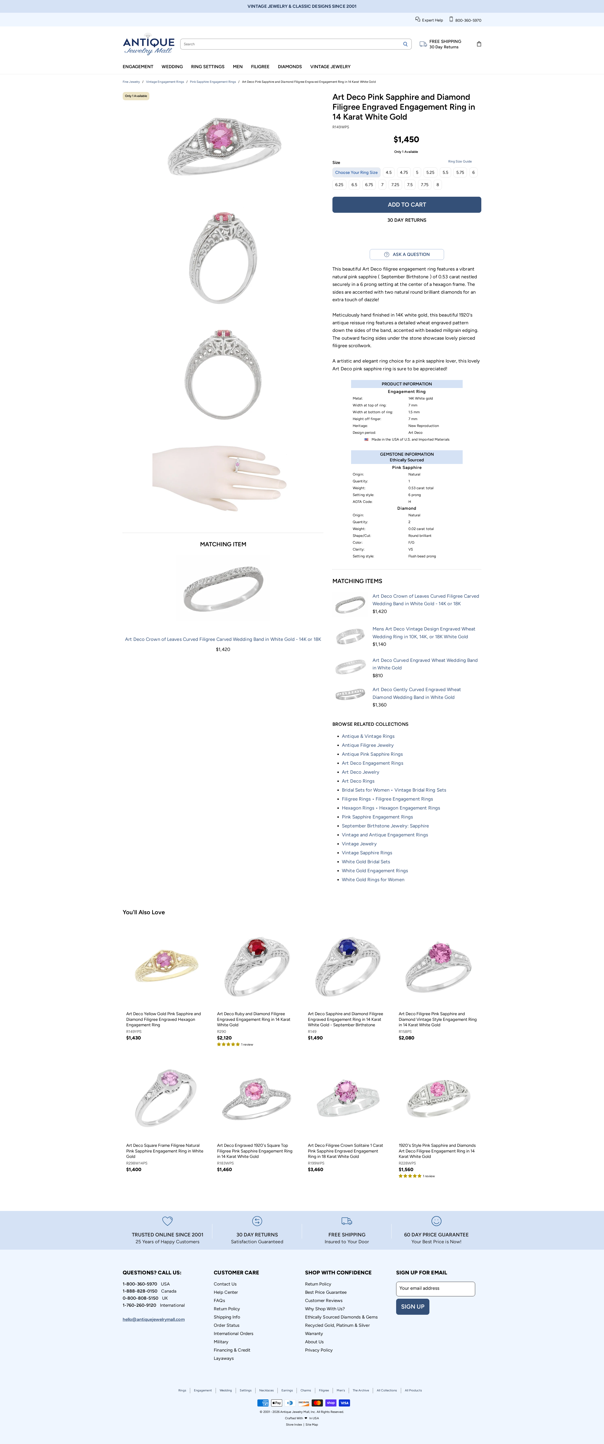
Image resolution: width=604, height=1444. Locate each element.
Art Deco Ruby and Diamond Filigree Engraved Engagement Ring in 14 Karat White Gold (253, 1019)
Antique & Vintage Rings (368, 736)
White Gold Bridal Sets (366, 861)
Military (221, 1341)
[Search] (405, 44)
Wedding (172, 66)
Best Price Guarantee (326, 1292)
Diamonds (290, 66)
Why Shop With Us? (325, 1308)
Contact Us (225, 1284)
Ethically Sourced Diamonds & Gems (341, 1317)
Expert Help (431, 20)
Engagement (138, 66)
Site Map (312, 1424)
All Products (413, 1390)
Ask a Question (409, 254)
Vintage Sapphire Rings (367, 853)
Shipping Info (227, 1317)
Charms (306, 1390)
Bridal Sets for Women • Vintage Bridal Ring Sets (394, 790)
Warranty (314, 1333)
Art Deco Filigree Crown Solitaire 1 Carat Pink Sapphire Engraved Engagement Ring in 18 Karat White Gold (345, 1151)
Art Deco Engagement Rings (372, 763)
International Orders (233, 1333)
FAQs (219, 1300)
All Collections (387, 1390)
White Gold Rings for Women (373, 879)
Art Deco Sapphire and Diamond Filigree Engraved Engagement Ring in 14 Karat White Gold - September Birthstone (345, 1019)
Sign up (412, 1306)
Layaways (224, 1358)
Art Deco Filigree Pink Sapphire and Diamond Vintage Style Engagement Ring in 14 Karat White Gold (438, 1019)
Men (238, 66)
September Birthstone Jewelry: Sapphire (385, 826)
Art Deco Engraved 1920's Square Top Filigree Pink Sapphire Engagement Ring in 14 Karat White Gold (255, 1151)
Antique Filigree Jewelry (368, 745)
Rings (182, 1390)
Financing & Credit (232, 1350)
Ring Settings (208, 66)
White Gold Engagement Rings (375, 870)
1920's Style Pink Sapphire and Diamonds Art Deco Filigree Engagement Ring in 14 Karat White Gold (437, 1151)
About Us (314, 1341)
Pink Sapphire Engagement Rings (377, 817)
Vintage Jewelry (330, 66)
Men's (341, 1390)
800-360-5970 (467, 20)
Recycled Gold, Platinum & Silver (337, 1325)
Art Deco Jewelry (360, 772)
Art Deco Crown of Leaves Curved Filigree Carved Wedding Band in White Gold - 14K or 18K (223, 639)
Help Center (226, 1292)
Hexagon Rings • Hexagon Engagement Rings (391, 808)
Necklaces (266, 1390)
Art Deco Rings (358, 781)
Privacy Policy (319, 1350)
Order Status (226, 1325)
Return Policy (227, 1308)
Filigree (260, 66)
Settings (246, 1390)
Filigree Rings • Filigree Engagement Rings (387, 799)
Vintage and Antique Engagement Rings (385, 835)
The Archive (361, 1390)
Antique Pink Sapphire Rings (372, 754)
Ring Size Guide (460, 161)
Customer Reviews (324, 1300)
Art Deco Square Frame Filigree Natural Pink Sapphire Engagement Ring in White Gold (164, 1151)
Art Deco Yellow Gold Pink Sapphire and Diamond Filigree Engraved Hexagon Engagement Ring (163, 1019)
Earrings (287, 1390)
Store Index (294, 1424)
